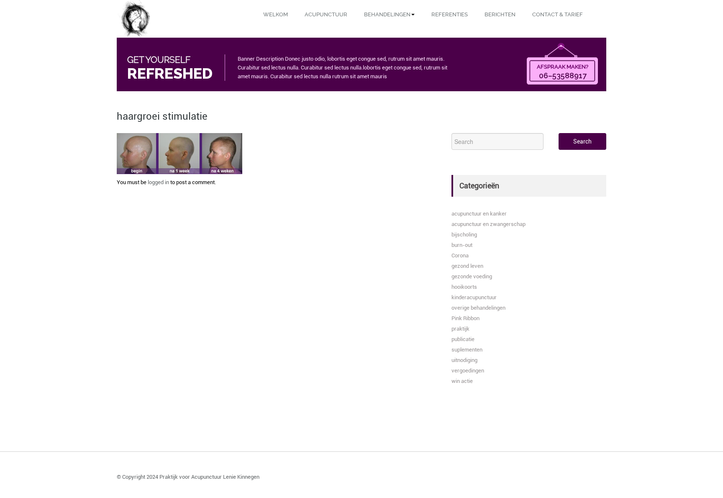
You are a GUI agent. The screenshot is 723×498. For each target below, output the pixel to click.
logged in (158, 182)
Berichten (500, 14)
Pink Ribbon (465, 318)
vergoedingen (467, 370)
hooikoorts (464, 287)
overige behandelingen (478, 308)
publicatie (462, 339)
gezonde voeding (471, 276)
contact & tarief (557, 14)
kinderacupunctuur (474, 297)
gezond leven (467, 266)
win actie (462, 381)
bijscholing (464, 234)
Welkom (275, 14)
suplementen (466, 350)
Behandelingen (387, 14)
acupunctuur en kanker (479, 213)
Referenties (449, 14)
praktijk (460, 329)
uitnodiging (464, 360)
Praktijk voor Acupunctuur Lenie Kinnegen (209, 477)
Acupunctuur (326, 14)
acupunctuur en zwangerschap (488, 224)
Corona (460, 255)
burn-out (461, 245)
